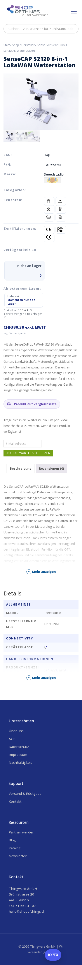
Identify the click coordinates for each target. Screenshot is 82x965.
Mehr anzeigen (42, 571)
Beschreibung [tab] (20, 468)
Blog (12, 840)
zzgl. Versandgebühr (15, 333)
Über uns (16, 731)
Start (6, 45)
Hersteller (28, 45)
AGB (12, 738)
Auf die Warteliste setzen (28, 453)
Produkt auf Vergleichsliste (35, 404)
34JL (47, 155)
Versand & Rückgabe (25, 793)
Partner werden (21, 832)
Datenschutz (19, 746)
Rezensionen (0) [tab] (51, 468)
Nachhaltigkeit (20, 762)
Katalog (15, 848)
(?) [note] (5, 316)
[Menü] (74, 11)
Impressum (18, 754)
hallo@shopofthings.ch (27, 911)
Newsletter (18, 856)
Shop (15, 45)
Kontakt (15, 801)
